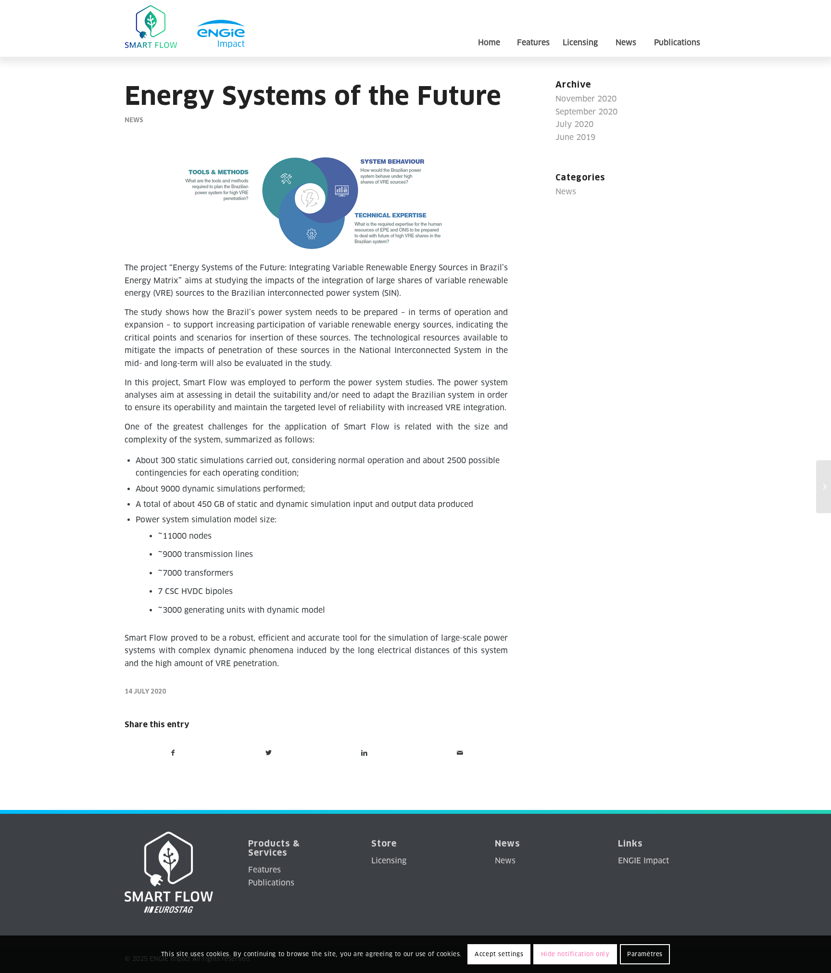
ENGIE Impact (643, 860)
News (134, 119)
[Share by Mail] (459, 752)
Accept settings (499, 954)
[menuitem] (488, 28)
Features (264, 869)
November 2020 (586, 98)
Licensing (388, 860)
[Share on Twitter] (268, 752)
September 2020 (586, 111)
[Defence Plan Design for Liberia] (823, 486)
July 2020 (574, 124)
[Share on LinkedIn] (364, 752)
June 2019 (575, 137)
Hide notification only (575, 954)
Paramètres (645, 954)
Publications (271, 882)
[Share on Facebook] (173, 752)
